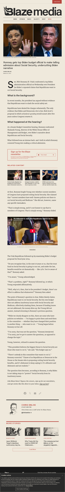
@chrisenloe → (27, 413)
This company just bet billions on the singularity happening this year (51, 443)
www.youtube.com (32, 249)
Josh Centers (48, 438)
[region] (32, 482)
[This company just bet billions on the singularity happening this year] (51, 431)
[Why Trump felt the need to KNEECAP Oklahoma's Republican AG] (32, 431)
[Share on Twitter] (30, 393)
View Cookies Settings (22, 489)
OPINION (22, 19)
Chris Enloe (7, 71)
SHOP (43, 19)
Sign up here (44, 384)
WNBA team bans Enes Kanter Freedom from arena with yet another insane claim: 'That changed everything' (49, 184)
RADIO (29, 19)
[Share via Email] (35, 393)
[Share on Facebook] (25, 393)
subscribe (57, 1)
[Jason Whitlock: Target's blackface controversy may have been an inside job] (13, 431)
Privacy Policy (26, 156)
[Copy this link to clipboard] (40, 393)
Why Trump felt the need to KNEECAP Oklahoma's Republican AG (31, 443)
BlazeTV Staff (10, 438)
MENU (50, 19)
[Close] (62, 475)
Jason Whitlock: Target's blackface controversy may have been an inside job (13, 443)
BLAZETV (37, 19)
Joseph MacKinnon (30, 438)
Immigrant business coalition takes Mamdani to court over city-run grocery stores (32, 184)
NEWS (15, 19)
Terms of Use (33, 156)
